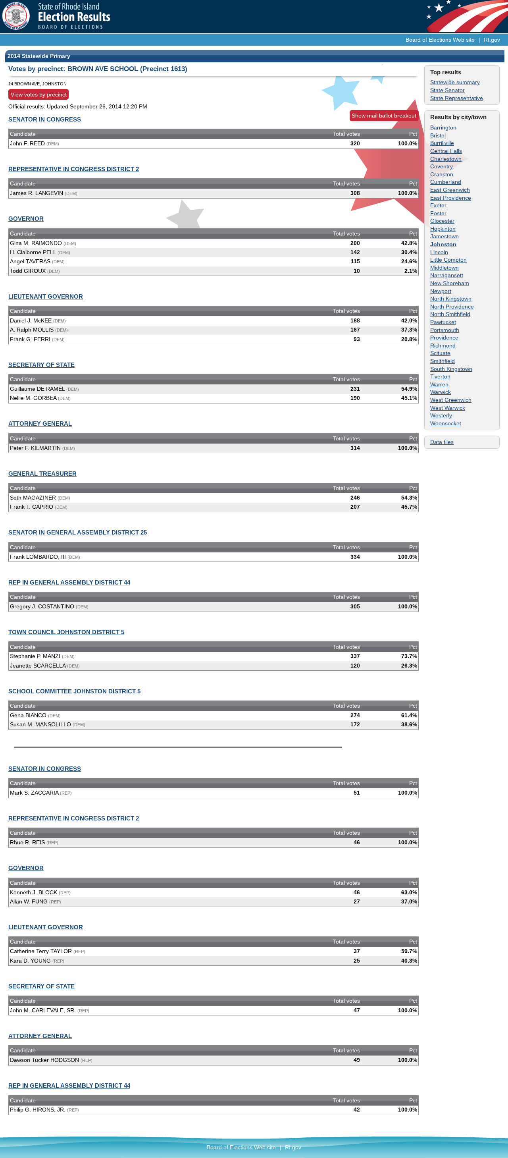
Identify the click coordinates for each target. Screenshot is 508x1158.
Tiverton (440, 376)
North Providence (452, 306)
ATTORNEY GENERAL (40, 423)
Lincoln (439, 252)
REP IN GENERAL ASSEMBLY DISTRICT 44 (69, 582)
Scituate (440, 353)
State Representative (456, 98)
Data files (442, 442)
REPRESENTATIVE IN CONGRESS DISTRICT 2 (73, 169)
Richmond (443, 345)
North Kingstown (450, 298)
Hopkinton (443, 229)
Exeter (438, 205)
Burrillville (442, 143)
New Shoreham (449, 283)
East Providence (450, 198)
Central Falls (446, 151)
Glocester (442, 221)
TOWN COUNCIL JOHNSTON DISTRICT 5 (66, 632)
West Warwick (447, 408)
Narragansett (446, 275)
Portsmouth (444, 330)
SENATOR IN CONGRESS (44, 119)
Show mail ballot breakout (384, 115)
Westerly (441, 415)
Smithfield (442, 361)
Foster (438, 213)
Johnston (443, 244)
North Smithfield (450, 314)
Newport (440, 291)
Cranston (441, 174)
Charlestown (446, 159)
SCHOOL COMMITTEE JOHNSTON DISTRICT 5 (74, 691)
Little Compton (448, 260)
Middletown (444, 267)
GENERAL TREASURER (42, 473)
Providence (444, 337)
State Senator (447, 90)
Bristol (438, 135)
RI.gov (492, 40)
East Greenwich (450, 190)
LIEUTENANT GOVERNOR (45, 296)
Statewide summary (455, 82)
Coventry (441, 166)
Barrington (443, 127)
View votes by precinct (39, 94)
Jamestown (444, 236)
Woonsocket (445, 423)
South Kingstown (451, 369)
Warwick (440, 392)
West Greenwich (450, 400)
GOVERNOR (26, 218)
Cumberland (445, 182)
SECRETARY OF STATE (41, 364)
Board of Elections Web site (440, 40)
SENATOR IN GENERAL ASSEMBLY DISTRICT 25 (77, 532)
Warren (439, 384)
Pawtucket (443, 322)
